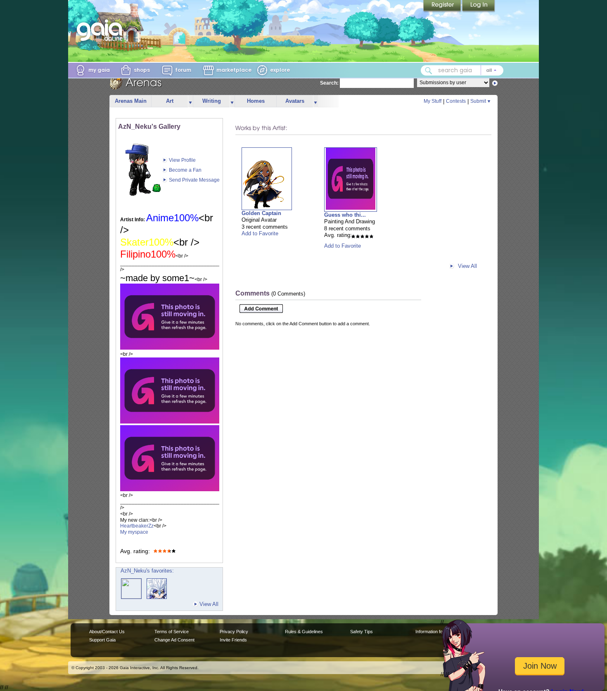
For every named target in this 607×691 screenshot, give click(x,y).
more (190, 101)
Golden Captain (261, 213)
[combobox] (462, 70)
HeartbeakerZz (137, 526)
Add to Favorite (260, 233)
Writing (211, 101)
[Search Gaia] (428, 70)
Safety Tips (361, 631)
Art (169, 101)
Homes (256, 101)
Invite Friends (233, 639)
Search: (329, 83)
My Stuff (432, 101)
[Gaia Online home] (101, 30)
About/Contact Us (107, 631)
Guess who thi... (345, 215)
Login (478, 6)
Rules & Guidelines (304, 631)
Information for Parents (438, 631)
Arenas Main (131, 101)
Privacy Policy (234, 631)
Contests (456, 101)
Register (442, 6)
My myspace (134, 532)
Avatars (294, 101)
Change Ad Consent (174, 639)
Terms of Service (171, 631)
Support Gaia (102, 639)
